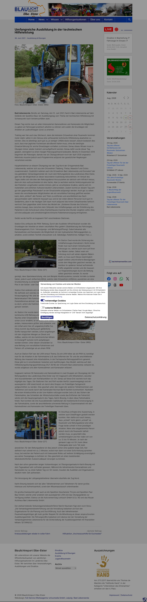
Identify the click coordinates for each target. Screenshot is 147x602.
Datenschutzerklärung (54, 296)
